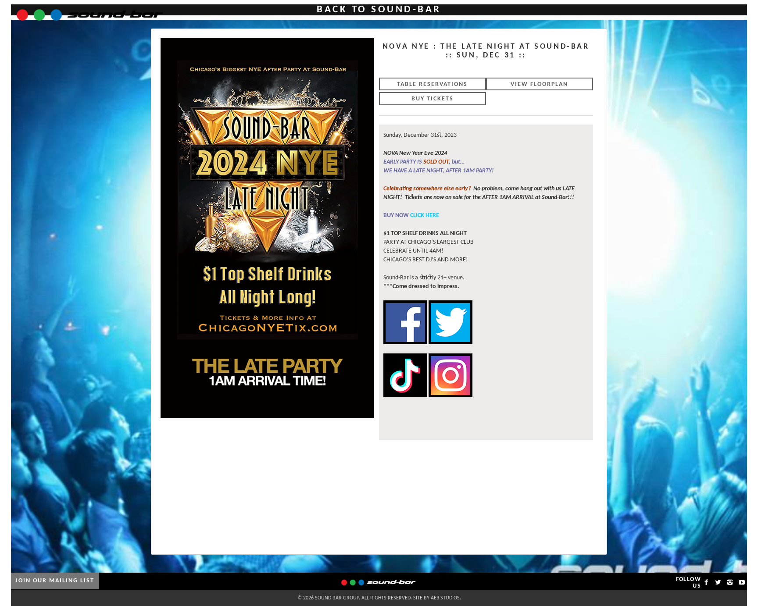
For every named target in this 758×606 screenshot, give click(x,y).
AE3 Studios (445, 598)
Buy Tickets (432, 99)
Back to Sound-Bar (379, 10)
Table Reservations (432, 84)
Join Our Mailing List (54, 580)
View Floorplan (539, 84)
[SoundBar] (84, 11)
